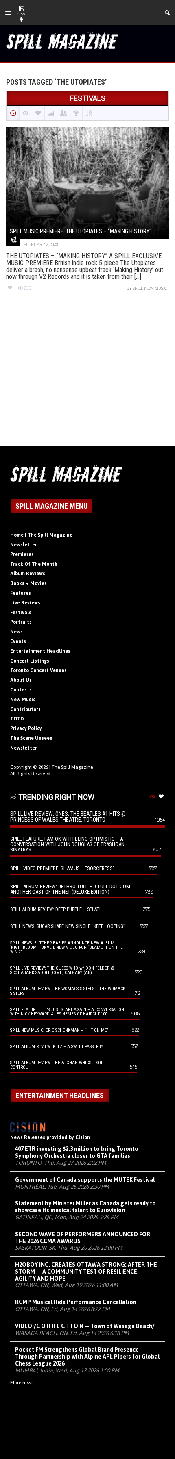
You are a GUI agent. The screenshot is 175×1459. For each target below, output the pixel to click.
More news (21, 1382)
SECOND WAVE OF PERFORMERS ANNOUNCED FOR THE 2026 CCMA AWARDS (82, 1237)
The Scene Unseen (31, 738)
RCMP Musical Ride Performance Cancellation (75, 1302)
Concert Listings (29, 661)
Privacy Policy (26, 728)
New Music (22, 699)
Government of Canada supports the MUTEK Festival (85, 1179)
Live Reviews (25, 603)
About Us (21, 680)
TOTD (17, 719)
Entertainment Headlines (40, 651)
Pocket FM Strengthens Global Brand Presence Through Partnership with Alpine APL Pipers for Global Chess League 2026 (87, 1356)
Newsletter (23, 545)
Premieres (22, 554)
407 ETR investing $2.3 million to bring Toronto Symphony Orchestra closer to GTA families (76, 1152)
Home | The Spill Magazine (41, 535)
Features (20, 593)
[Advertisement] (87, 375)
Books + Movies (28, 583)
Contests (21, 690)
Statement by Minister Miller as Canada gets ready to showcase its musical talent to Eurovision (85, 1206)
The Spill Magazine (72, 767)
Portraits (21, 622)
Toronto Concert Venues (38, 670)
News (16, 632)
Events (18, 641)
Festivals (20, 612)
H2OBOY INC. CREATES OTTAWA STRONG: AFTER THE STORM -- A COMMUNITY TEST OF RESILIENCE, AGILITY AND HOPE (86, 1271)
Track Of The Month (33, 564)
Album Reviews (27, 573)
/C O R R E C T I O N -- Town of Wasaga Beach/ (85, 1326)
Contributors (25, 709)
